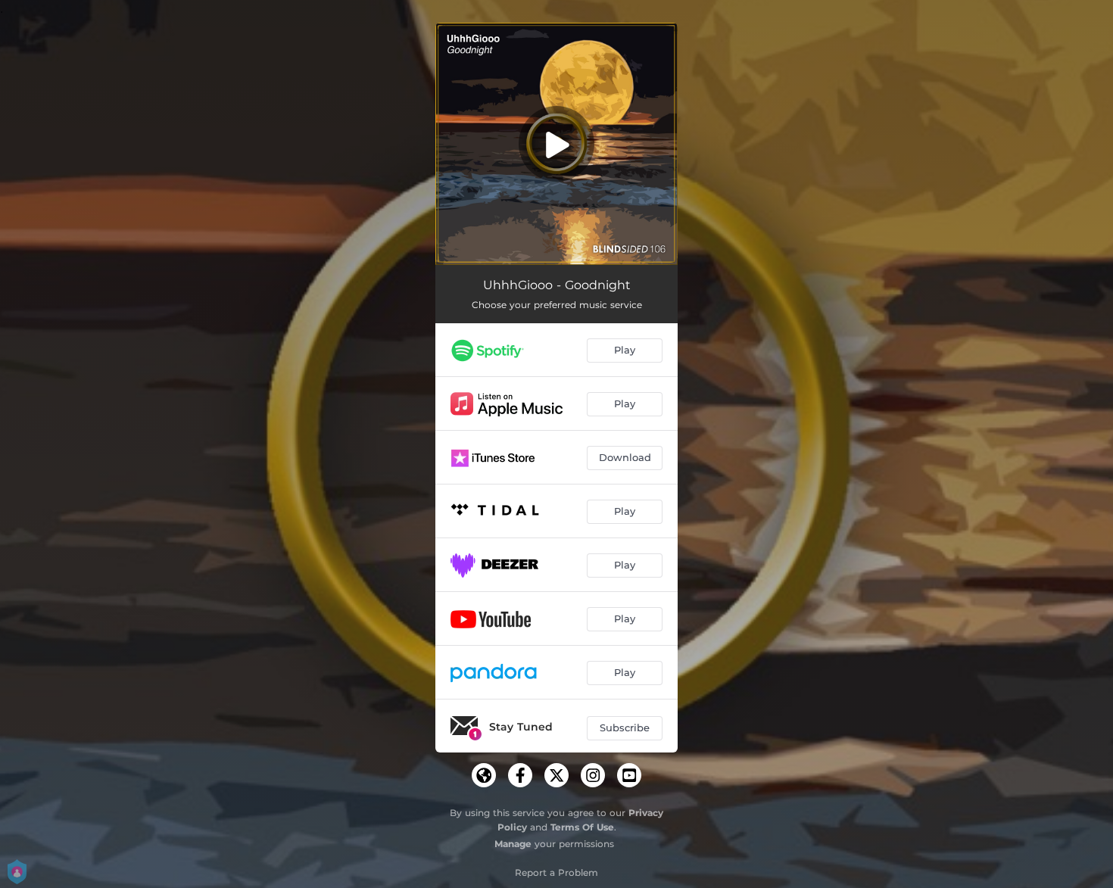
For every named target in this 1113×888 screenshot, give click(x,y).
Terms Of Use (582, 827)
